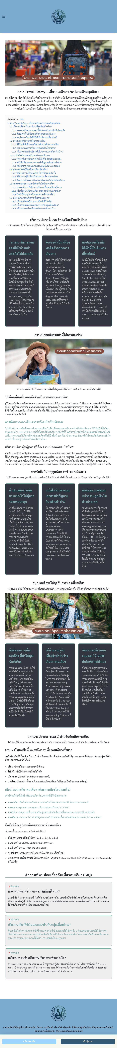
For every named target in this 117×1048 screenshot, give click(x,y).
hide (21, 119)
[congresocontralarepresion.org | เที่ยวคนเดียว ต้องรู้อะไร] (58, 16)
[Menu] (4, 16)
